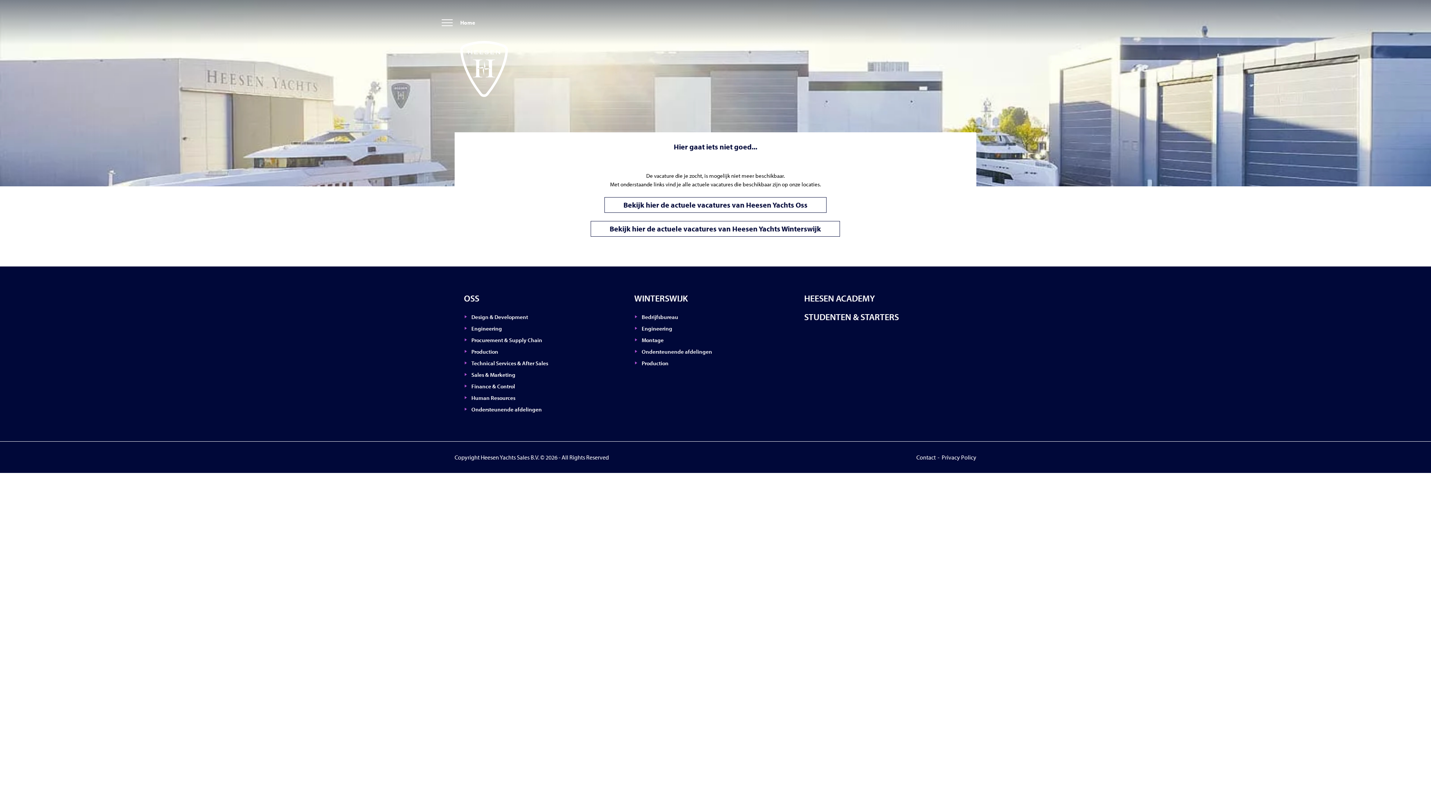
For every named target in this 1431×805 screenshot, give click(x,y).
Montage (653, 340)
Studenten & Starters (851, 316)
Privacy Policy (959, 457)
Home (467, 22)
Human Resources (493, 397)
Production (484, 351)
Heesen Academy (839, 298)
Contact (926, 457)
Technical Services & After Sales (509, 363)
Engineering (486, 328)
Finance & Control (493, 386)
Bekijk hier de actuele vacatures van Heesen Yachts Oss (715, 204)
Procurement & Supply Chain (506, 340)
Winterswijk (661, 298)
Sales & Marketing (493, 374)
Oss (471, 298)
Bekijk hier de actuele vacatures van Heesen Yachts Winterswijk (715, 228)
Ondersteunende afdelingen (506, 409)
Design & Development (499, 317)
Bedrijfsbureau (660, 317)
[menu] (447, 23)
